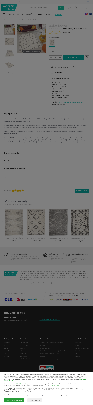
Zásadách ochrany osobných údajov (62, 395)
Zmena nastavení (35, 400)
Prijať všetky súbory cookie (14, 400)
